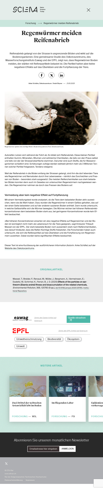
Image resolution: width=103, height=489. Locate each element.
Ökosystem (73, 339)
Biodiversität (54, 339)
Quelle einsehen (77, 317)
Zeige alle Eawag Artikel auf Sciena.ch (45, 319)
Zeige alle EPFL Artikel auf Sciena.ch (73, 331)
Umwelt (20, 346)
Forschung (30, 23)
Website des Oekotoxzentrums (19, 248)
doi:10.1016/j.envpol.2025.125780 (69, 288)
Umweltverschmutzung (29, 339)
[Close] (88, 10)
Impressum (30, 480)
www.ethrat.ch (10, 474)
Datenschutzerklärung (14, 480)
